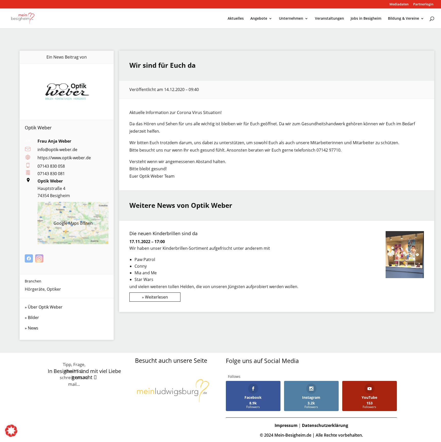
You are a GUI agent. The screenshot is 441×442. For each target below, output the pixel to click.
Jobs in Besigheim (366, 19)
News (33, 328)
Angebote (258, 19)
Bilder (33, 317)
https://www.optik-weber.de (64, 158)
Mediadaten (399, 4)
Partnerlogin (423, 4)
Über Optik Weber (45, 307)
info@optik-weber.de (57, 149)
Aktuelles (236, 19)
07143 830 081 (51, 173)
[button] (11, 431)
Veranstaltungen (329, 19)
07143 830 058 (51, 166)
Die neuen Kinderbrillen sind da (163, 233)
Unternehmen (291, 19)
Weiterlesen (156, 297)
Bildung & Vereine (403, 19)
